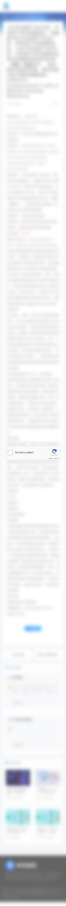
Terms (56, 458)
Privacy (51, 458)
